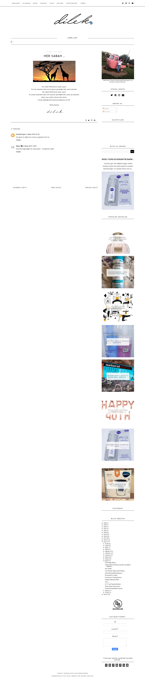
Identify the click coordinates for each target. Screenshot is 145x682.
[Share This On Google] (95, 120)
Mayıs (107, 557)
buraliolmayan (21, 134)
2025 (105, 525)
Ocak (107, 592)
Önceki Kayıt (91, 187)
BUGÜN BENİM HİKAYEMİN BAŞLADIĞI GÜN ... (117, 410)
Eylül (106, 549)
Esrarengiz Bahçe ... (111, 562)
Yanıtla (18, 140)
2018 (105, 536)
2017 (105, 538)
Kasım (107, 546)
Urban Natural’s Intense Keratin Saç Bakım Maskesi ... (118, 565)
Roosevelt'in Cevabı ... (111, 575)
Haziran (107, 555)
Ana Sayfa (56, 187)
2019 (105, 534)
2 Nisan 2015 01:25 (32, 134)
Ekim (106, 547)
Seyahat (43, 3)
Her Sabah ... (109, 569)
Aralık (107, 544)
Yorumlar (107, 111)
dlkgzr (18, 146)
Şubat (107, 591)
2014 (105, 594)
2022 (105, 529)
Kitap (52, 3)
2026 (105, 523)
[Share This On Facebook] (86, 120)
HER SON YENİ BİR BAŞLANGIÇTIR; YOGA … (118, 307)
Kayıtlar (106, 108)
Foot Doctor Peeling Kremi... (113, 577)
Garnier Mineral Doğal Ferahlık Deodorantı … (117, 272)
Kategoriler (72, 3)
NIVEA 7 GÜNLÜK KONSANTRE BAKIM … (118, 159)
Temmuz (108, 553)
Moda (35, 3)
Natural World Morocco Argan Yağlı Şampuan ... (118, 376)
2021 (105, 530)
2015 (105, 542)
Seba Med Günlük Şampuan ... (114, 573)
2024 (105, 527)
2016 (105, 540)
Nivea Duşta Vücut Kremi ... (113, 586)
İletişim (60, 3)
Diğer (83, 3)
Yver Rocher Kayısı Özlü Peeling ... (115, 571)
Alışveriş (26, 3)
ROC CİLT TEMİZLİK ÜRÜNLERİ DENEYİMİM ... (118, 341)
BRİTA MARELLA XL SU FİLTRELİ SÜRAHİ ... (118, 485)
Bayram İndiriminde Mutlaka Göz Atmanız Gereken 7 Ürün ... (118, 239)
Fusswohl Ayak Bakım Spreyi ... (114, 588)
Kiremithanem (82, 673)
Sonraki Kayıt (20, 187)
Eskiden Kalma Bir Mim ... (112, 580)
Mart (106, 561)
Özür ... (107, 582)
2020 (105, 532)
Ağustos (107, 551)
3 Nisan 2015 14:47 (29, 146)
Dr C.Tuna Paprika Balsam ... (113, 584)
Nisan (107, 559)
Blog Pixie (62, 676)
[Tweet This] (89, 120)
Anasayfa (16, 3)
